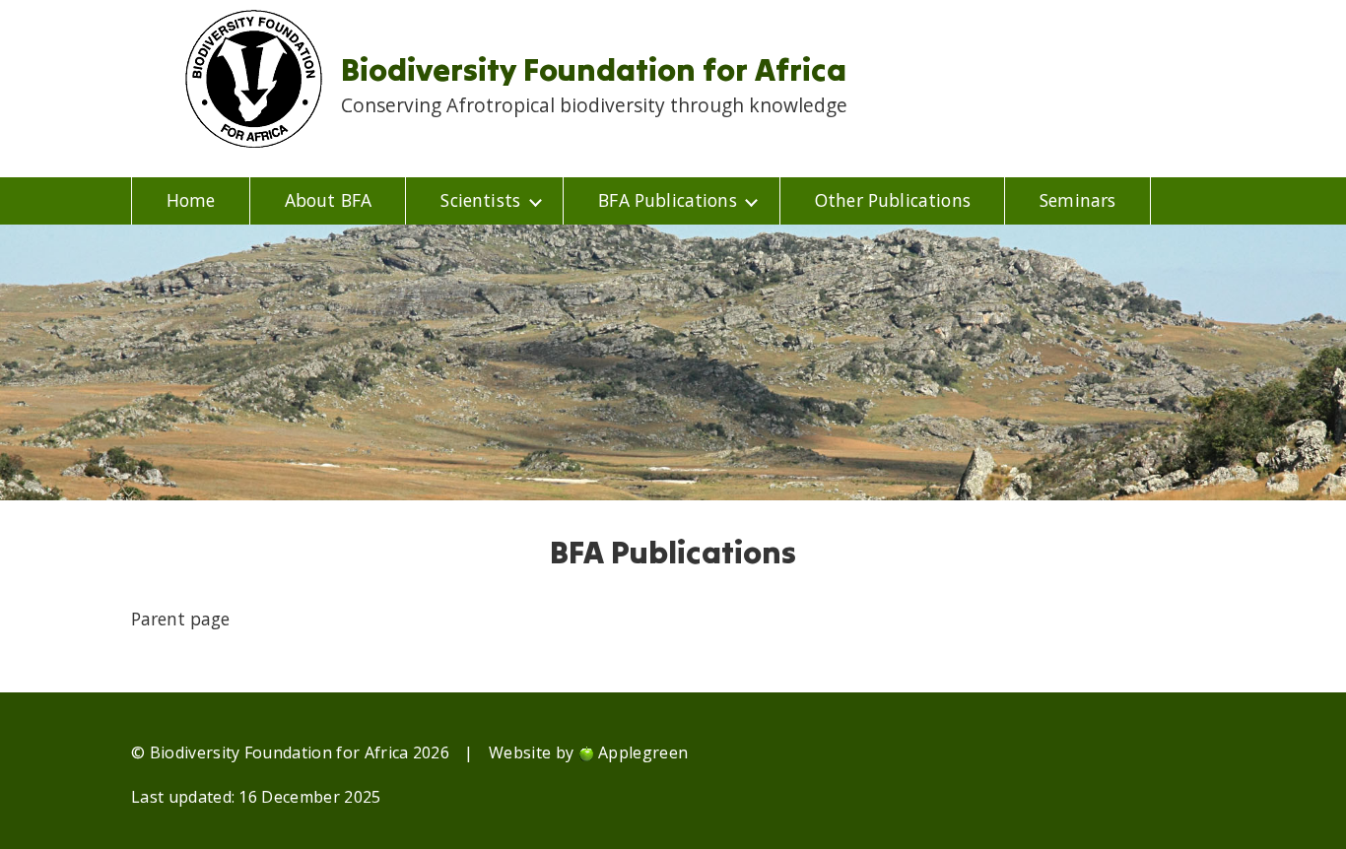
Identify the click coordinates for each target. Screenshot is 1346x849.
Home (191, 200)
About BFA (328, 200)
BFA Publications (667, 200)
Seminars (1077, 200)
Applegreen (643, 752)
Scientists (480, 200)
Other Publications (893, 200)
